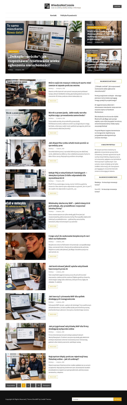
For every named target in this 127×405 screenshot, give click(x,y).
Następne (46, 385)
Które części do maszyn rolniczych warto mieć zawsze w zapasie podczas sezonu (70, 84)
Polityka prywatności (69, 15)
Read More (53, 101)
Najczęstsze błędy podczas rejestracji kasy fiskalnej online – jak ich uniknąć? (68, 357)
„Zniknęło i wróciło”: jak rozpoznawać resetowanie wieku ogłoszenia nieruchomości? (33, 60)
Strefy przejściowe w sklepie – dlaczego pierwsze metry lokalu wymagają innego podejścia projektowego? (102, 35)
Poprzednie (11, 385)
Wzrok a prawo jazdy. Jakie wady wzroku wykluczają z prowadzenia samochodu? (68, 114)
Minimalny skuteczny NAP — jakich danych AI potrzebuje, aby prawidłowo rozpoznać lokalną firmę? (69, 206)
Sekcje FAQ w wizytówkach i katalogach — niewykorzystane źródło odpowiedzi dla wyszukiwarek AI (68, 175)
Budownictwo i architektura (97, 27)
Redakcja (10, 70)
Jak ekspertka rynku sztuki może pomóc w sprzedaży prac (69, 144)
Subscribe (117, 6)
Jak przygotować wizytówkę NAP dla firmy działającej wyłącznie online (69, 327)
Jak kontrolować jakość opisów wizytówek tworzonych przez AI (68, 267)
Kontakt (53, 15)
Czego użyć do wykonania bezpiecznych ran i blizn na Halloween (69, 237)
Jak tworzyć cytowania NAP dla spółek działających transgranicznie (67, 297)
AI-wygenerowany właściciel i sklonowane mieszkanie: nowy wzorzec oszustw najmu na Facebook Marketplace (102, 63)
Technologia (92, 55)
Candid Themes (46, 399)
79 (38, 385)
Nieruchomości (13, 51)
